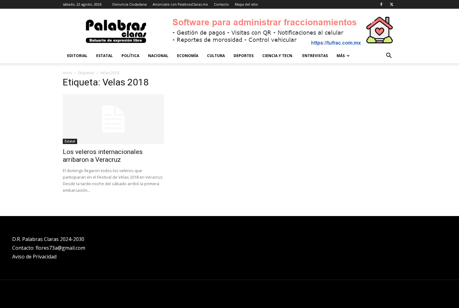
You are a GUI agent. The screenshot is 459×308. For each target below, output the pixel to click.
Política (130, 55)
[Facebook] (381, 4)
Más (341, 55)
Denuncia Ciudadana (129, 4)
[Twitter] (391, 4)
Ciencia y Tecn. (278, 55)
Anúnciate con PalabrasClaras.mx (180, 4)
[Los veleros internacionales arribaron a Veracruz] (113, 119)
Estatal (104, 55)
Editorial (77, 55)
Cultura (216, 55)
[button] (388, 56)
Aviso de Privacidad (34, 256)
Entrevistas (315, 55)
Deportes (244, 55)
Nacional (158, 55)
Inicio (67, 72)
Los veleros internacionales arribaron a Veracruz (103, 155)
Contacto (221, 4)
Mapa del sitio (246, 4)
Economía (187, 55)
